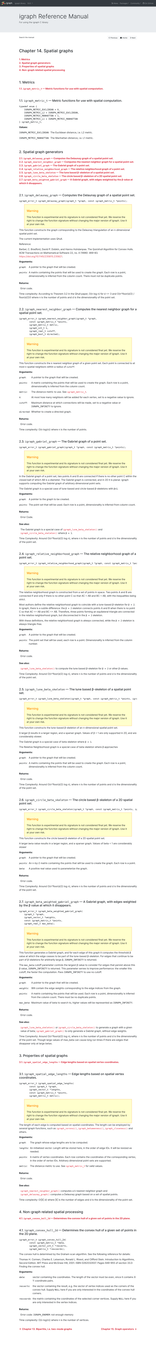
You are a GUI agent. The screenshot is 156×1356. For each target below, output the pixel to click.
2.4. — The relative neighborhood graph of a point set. (72, 169)
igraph (8, 3)
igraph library (20, 3)
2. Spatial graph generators (35, 62)
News (115, 3)
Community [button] (135, 3)
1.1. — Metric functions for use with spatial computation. (61, 88)
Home (124, 38)
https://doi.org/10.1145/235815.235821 (40, 256)
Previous (113, 38)
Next (133, 38)
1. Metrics (24, 59)
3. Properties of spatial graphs (36, 66)
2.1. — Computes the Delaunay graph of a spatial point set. (66, 158)
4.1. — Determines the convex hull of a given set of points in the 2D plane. (74, 1218)
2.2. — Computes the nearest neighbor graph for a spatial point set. (76, 161)
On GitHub (148, 3)
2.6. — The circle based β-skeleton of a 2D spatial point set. (70, 176)
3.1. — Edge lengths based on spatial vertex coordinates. (69, 1062)
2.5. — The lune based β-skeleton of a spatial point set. (67, 172)
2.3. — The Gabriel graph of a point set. (54, 165)
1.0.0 (29, 3)
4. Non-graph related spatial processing (42, 70)
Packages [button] (124, 3)
